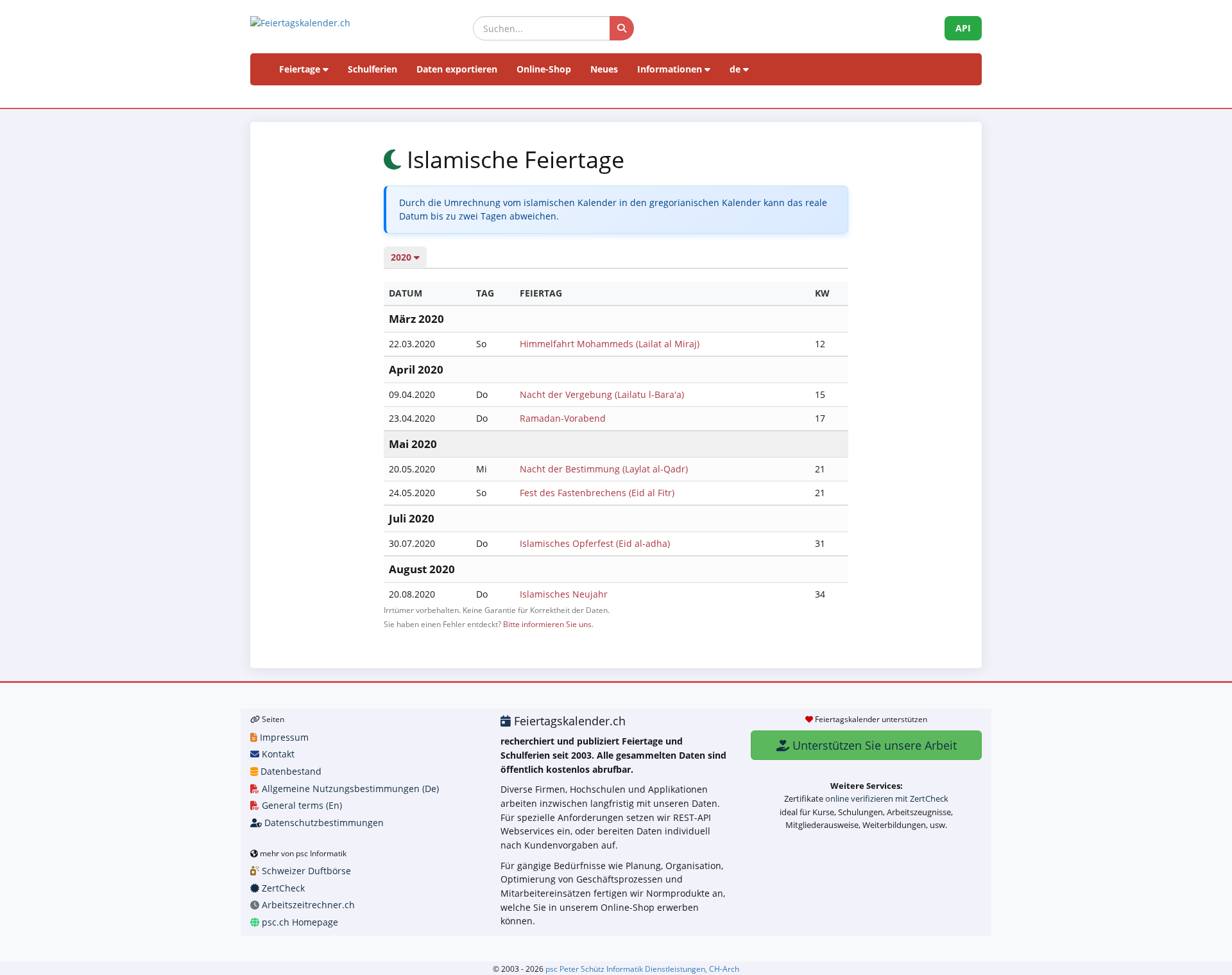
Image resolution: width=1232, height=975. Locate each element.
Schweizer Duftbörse (305, 871)
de (736, 69)
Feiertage (301, 69)
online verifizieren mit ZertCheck (886, 798)
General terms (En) (300, 805)
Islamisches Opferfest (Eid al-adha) (595, 543)
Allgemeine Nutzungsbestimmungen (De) (349, 788)
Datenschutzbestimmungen (323, 822)
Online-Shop (544, 69)
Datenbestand (289, 771)
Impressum (283, 737)
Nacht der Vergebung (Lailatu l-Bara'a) (602, 394)
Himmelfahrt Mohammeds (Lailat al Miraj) (609, 344)
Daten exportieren (456, 69)
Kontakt (277, 754)
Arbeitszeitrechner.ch (307, 905)
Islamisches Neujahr (564, 594)
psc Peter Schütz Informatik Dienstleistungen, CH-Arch (642, 968)
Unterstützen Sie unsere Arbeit (873, 745)
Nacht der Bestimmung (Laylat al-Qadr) (604, 469)
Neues (604, 69)
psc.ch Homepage (298, 922)
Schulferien (372, 69)
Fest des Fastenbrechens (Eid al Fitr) (597, 493)
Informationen (671, 69)
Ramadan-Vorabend (563, 418)
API (963, 28)
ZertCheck (282, 888)
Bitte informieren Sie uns (547, 624)
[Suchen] (622, 28)
